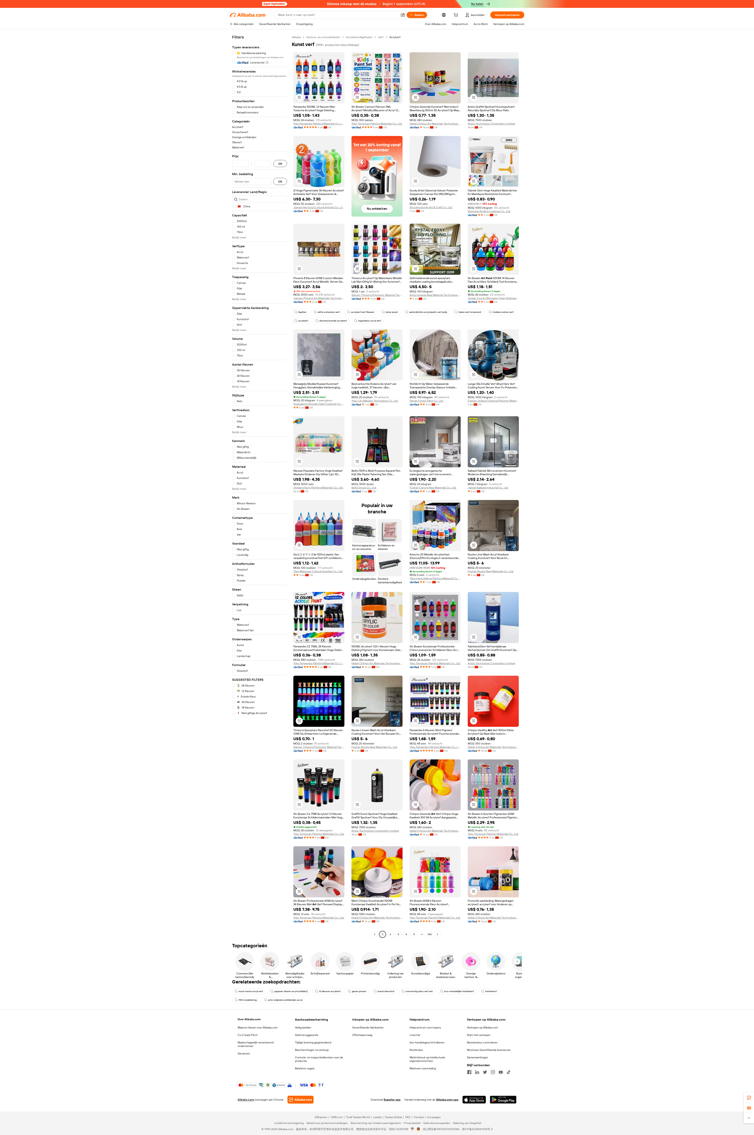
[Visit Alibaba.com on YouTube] (500, 1072)
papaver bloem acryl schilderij (290, 991)
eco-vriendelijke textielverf (459, 991)
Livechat (415, 1035)
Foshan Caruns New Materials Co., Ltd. (433, 487)
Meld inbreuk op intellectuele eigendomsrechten (427, 1059)
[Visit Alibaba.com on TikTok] (508, 1072)
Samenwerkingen (477, 1057)
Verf (380, 37)
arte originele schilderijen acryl (285, 1000)
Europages (434, 1117)
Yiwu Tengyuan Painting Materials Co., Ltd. (376, 123)
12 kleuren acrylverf (329, 991)
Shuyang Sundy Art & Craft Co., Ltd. (431, 207)
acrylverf (303, 320)
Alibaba (296, 37)
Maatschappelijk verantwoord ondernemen (256, 1044)
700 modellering (248, 1000)
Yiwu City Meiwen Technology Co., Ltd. (374, 400)
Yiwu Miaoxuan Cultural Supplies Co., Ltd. (318, 571)
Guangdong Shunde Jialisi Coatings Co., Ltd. (318, 403)
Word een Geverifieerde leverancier (489, 1049)
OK (280, 163)
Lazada (377, 1117)
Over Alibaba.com (249, 1019)
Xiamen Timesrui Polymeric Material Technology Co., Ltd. (377, 295)
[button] (402, 15)
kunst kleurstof (386, 991)
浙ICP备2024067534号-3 (477, 1129)
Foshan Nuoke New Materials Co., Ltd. (491, 571)
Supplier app (392, 1099)
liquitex (302, 312)
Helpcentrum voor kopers (425, 1027)
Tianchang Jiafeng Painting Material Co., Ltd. (435, 578)
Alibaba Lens (246, 1099)
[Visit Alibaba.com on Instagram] (492, 1072)
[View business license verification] (412, 1129)
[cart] (456, 15)
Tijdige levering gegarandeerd (313, 1042)
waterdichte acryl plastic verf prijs (428, 312)
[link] (749, 1098)
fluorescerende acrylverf (333, 320)
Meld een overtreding (423, 1068)
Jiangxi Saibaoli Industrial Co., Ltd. (488, 487)
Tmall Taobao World (358, 1117)
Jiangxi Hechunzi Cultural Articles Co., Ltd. (318, 207)
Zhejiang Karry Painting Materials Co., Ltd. (318, 487)
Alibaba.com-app (447, 1099)
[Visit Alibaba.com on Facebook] (469, 1072)
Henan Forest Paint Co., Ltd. (426, 400)
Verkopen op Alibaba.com (482, 1027)
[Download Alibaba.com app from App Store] (474, 1100)
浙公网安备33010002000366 (441, 1129)
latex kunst (392, 312)
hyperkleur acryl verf (369, 320)
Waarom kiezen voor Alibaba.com (258, 1027)
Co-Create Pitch (248, 1035)
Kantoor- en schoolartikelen (323, 37)
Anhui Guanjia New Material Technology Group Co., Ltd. (435, 295)
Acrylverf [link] (395, 37)
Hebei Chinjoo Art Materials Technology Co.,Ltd (435, 123)
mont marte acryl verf (251, 991)
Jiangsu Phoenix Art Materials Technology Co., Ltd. (318, 298)
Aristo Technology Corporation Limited (491, 123)
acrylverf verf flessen (362, 312)
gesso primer (359, 991)
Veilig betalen (303, 1027)
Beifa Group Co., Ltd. (363, 487)
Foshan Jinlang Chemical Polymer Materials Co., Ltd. (493, 400)
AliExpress (321, 1117)
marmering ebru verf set (419, 991)
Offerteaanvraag (362, 1035)
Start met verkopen (478, 1035)
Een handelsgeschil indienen (427, 1042)
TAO (407, 1117)
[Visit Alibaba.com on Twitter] (485, 1072)
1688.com (337, 1117)
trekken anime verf (503, 312)
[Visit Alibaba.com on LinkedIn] (477, 1072)
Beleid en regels (305, 1068)
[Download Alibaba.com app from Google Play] (503, 1100)
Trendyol (419, 1117)
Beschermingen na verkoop (312, 1049)
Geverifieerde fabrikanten (368, 1027)
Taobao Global (393, 1117)
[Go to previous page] (374, 934)
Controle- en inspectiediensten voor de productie (319, 1059)
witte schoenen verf (329, 312)
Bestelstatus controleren (482, 1042)
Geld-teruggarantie (306, 1035)
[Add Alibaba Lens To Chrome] (300, 1100)
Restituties (416, 1049)
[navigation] (259, 486)
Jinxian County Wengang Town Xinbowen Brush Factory (493, 298)
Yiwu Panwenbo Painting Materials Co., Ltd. (318, 123)
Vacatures (244, 1053)
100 (430, 934)
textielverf (491, 991)
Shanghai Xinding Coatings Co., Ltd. (489, 211)
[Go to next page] (437, 934)
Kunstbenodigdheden (359, 37)
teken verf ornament (469, 312)
